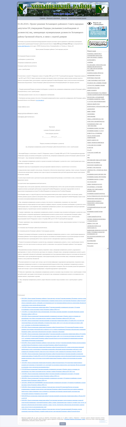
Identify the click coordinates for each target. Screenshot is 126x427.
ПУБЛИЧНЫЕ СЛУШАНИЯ (94, 187)
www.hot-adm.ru (40, 100)
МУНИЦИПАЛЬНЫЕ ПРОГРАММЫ (96, 177)
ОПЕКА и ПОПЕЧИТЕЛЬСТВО (95, 119)
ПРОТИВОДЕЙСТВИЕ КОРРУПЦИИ (96, 160)
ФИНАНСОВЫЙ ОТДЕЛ (93, 104)
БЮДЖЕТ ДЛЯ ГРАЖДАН (94, 167)
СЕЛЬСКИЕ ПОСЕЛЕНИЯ (94, 145)
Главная (42, 18)
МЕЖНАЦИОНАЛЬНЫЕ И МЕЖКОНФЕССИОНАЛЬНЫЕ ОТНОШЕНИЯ (95, 203)
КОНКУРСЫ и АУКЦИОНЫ (94, 133)
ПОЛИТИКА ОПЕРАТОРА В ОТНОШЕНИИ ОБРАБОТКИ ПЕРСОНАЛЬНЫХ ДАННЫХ (95, 55)
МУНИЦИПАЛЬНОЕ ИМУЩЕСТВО (96, 174)
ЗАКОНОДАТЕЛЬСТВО (93, 88)
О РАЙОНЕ (90, 62)
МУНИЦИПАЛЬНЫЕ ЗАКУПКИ (95, 128)
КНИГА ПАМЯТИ (92, 90)
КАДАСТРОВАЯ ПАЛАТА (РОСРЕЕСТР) (97, 196)
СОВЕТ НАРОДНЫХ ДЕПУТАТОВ (96, 80)
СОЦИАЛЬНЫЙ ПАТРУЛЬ (94, 216)
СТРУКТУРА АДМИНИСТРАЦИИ (96, 85)
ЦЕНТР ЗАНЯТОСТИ (92, 140)
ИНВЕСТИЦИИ (91, 111)
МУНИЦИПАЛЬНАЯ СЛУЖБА (95, 179)
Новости (64, 18)
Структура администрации (77, 18)
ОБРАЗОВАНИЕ (91, 116)
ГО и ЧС (89, 150)
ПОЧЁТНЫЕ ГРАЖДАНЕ (93, 78)
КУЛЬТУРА (90, 147)
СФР (88, 155)
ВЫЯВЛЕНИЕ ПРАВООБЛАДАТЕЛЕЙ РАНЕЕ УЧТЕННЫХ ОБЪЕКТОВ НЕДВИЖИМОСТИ (97, 232)
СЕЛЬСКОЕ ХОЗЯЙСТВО (94, 152)
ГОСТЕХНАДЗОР (91, 182)
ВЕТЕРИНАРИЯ (91, 241)
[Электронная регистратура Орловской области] (98, 37)
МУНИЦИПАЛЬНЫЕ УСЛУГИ (95, 131)
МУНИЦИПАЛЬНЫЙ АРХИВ (94, 211)
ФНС (88, 157)
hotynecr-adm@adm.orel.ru (24, 46)
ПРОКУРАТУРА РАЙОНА (93, 162)
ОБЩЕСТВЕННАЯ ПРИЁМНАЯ (95, 142)
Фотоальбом (90, 245)
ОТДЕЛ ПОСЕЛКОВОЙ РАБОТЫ (95, 121)
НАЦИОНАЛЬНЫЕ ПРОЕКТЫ (95, 73)
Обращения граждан (92, 243)
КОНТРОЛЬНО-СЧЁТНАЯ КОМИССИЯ (97, 106)
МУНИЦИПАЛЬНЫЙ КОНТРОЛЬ (96, 193)
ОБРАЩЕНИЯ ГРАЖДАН (93, 75)
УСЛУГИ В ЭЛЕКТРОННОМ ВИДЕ (96, 101)
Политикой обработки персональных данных (74, 419)
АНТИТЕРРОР (91, 109)
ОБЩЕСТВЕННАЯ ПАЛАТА (94, 184)
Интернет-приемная (53, 18)
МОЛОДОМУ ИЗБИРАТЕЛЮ (94, 165)
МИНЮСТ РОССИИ (92, 223)
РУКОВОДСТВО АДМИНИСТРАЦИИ (96, 83)
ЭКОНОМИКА (91, 114)
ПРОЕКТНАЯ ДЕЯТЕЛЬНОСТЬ (95, 198)
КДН (88, 214)
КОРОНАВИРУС (91, 60)
